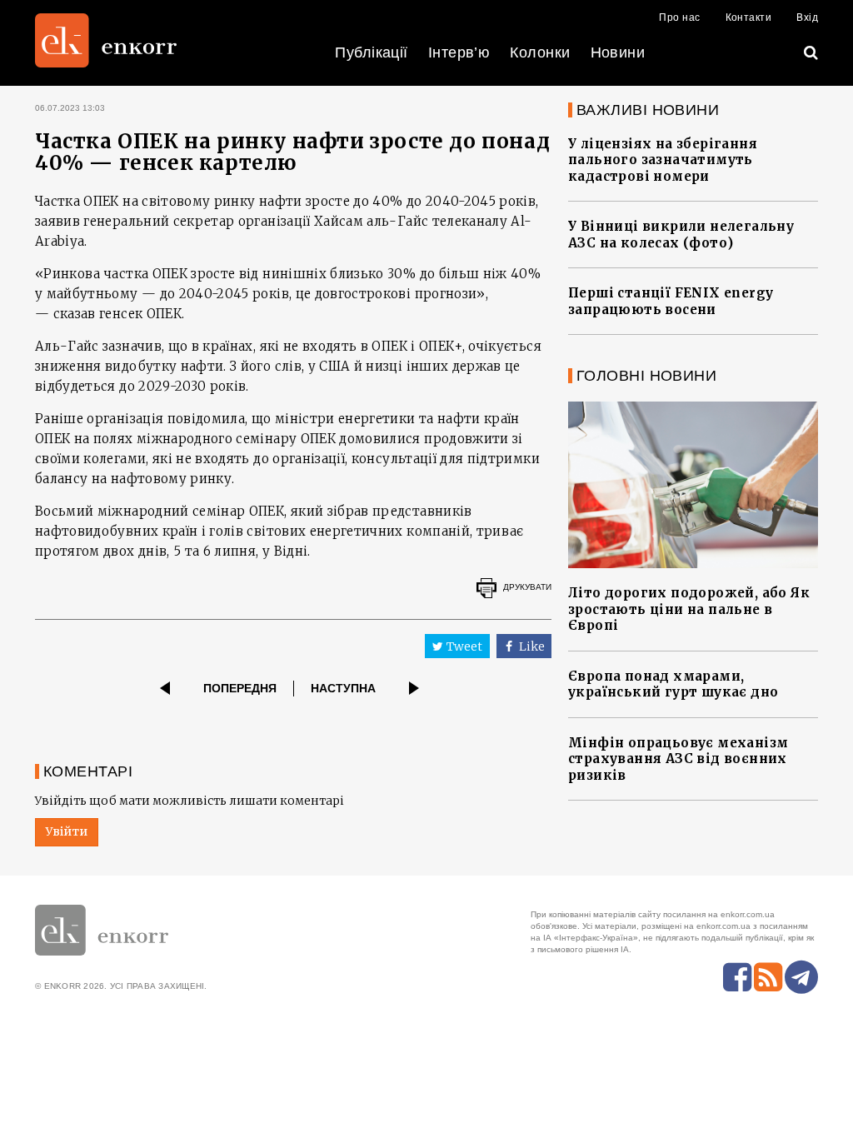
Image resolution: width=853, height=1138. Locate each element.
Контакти (749, 17)
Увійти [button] (66, 831)
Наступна (343, 688)
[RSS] (768, 977)
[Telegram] (801, 977)
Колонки (540, 52)
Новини (618, 52)
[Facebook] (737, 977)
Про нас (679, 17)
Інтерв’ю (459, 52)
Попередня (240, 688)
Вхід (807, 17)
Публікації (371, 52)
